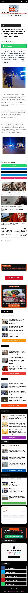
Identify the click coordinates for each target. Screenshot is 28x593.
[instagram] (26, 1)
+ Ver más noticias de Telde (14, 340)
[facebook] (19, 1)
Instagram (14, 178)
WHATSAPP (9, 584)
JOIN (14, 584)
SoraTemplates (12, 591)
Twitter (14, 171)
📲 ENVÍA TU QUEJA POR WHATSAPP (14, 536)
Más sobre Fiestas (14, 405)
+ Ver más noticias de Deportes (14, 503)
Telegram (14, 175)
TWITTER (8, 572)
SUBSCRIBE (15, 580)
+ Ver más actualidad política (14, 470)
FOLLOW (14, 572)
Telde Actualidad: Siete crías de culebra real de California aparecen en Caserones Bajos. (12, 193)
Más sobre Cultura (14, 437)
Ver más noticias (14, 277)
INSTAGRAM (9, 576)
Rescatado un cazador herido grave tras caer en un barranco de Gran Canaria (13, 224)
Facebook (14, 168)
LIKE (13, 568)
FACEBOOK (9, 568)
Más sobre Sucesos (14, 373)
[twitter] (21, 1)
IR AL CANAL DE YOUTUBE (14, 305)
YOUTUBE (8, 580)
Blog (23, 591)
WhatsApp (14, 165)
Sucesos (5, 38)
